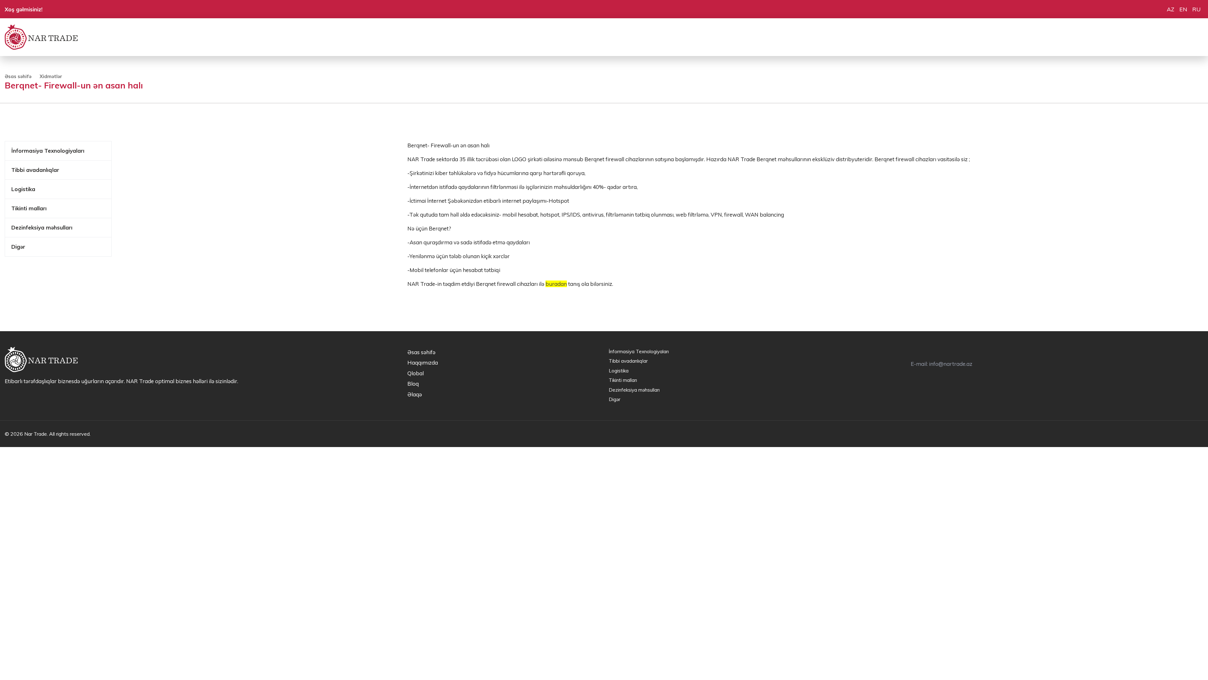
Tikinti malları (29, 208)
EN (1183, 9)
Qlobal (415, 373)
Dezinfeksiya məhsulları (41, 227)
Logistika (23, 189)
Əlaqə (414, 394)
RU (1196, 9)
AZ (1170, 9)
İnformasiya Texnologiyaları (47, 150)
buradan (556, 283)
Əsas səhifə (18, 76)
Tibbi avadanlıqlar (35, 170)
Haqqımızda (422, 362)
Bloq (413, 383)
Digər (18, 246)
